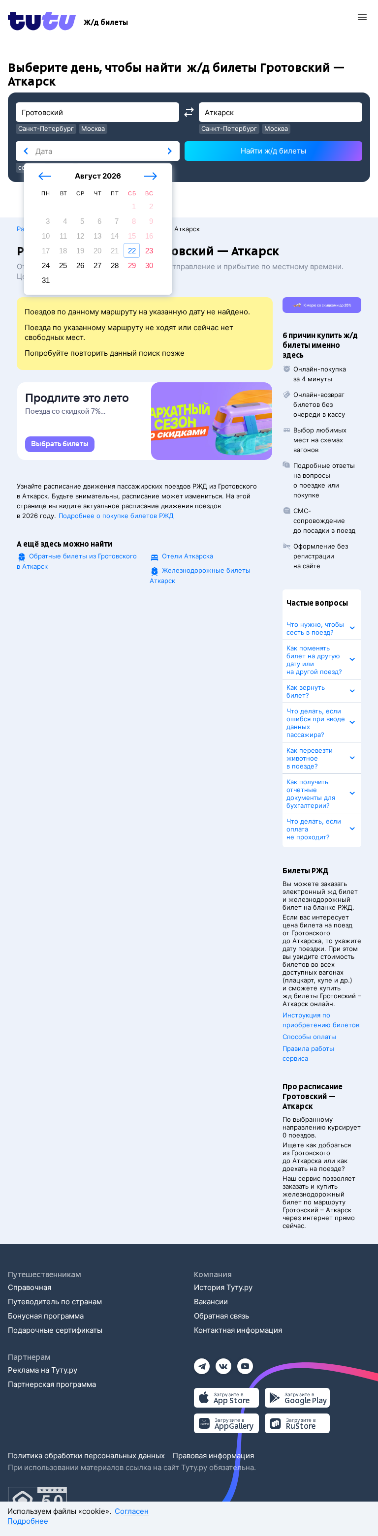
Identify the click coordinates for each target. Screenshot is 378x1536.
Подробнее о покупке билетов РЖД (116, 516)
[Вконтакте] (223, 1363)
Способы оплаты (309, 1037)
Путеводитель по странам (55, 1301)
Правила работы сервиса (308, 1053)
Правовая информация (213, 1455)
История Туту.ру (223, 1287)
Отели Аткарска (187, 556)
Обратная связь (221, 1316)
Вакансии (211, 1301)
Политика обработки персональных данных (86, 1455)
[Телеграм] (202, 1363)
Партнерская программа (52, 1384)
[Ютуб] (245, 1363)
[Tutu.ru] (42, 22)
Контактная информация (238, 1330)
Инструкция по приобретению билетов (321, 1020)
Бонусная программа (46, 1316)
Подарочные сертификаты (55, 1330)
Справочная (29, 1287)
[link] (59, 444)
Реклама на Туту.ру (42, 1370)
